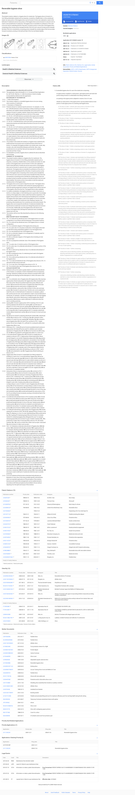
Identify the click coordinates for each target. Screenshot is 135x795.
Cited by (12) (80, 65)
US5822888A (6, 550)
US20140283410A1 (8, 589)
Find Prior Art (80, 21)
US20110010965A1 (8, 579)
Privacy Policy (81, 792)
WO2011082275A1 (8, 617)
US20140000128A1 (8, 686)
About (46, 792)
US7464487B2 (6, 656)
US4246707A (6, 524)
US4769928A (6, 534)
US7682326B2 (6, 646)
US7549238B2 (6, 663)
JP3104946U (6, 702)
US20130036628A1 (8, 582)
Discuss (80, 71)
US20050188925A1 (8, 653)
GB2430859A (6, 715)
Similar (90, 21)
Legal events (87, 65)
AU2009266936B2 (7, 640)
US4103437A (6, 520)
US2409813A (6, 507)
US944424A (6, 501)
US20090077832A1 (8, 669)
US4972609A (6, 537)
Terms (74, 792)
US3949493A (6, 517)
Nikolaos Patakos (73, 26)
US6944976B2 (6, 679)
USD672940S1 (7, 621)
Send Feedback (55, 792)
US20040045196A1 (8, 557)
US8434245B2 (6, 614)
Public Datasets (66, 792)
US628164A (6, 497)
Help (89, 792)
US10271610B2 (7, 696)
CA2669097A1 (7, 673)
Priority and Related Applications (78, 67)
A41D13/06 (8, 57)
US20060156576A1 (8, 649)
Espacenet (66, 71)
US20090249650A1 (8, 576)
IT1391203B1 (6, 609)
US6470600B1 (7, 553)
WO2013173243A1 (8, 586)
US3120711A (6, 514)
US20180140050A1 (8, 598)
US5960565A (6, 659)
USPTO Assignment (91, 69)
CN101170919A (7, 676)
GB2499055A (6, 699)
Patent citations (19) (71, 65)
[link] (10, 57)
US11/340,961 (6, 732)
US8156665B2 (6, 636)
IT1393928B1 (6, 606)
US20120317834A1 (8, 692)
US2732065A (6, 511)
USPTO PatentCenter (80, 69)
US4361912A (6, 527)
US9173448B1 (6, 682)
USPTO (72, 69)
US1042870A (6, 504)
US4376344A (6, 689)
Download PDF (69, 21)
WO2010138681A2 (8, 706)
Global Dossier (73, 71)
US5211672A (6, 540)
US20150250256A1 (8, 593)
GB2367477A (6, 709)
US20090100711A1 (8, 666)
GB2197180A (6, 712)
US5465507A (6, 547)
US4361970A (6, 530)
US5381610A (6, 544)
